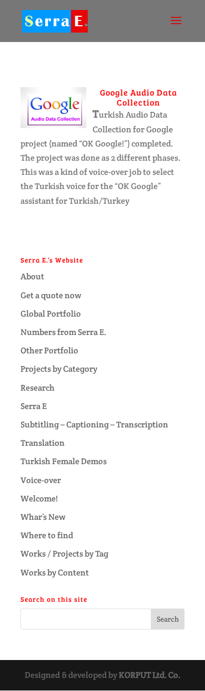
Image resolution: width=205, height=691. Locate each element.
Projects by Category (58, 368)
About (32, 276)
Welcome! (39, 498)
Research (37, 387)
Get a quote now (50, 295)
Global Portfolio (50, 313)
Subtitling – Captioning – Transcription (94, 424)
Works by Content (54, 572)
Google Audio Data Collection (138, 97)
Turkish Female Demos (63, 461)
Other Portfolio (49, 350)
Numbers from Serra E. (63, 332)
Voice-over (40, 480)
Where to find (46, 535)
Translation (42, 442)
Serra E (33, 406)
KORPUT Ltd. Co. (149, 674)
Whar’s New (43, 516)
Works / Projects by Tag (64, 553)
